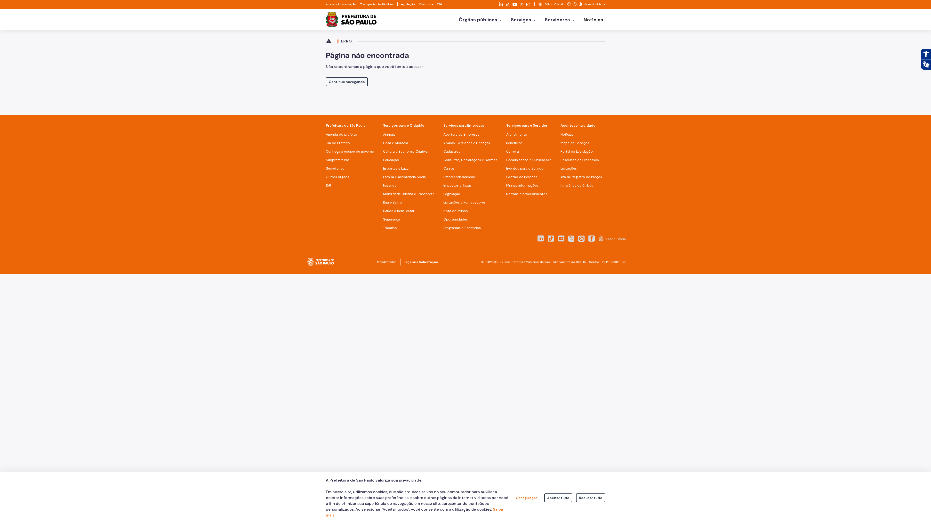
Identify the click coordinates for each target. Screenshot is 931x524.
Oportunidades (455, 219)
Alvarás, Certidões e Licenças (466, 143)
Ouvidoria (426, 4)
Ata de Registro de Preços (581, 177)
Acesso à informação (341, 4)
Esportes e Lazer (396, 168)
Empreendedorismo (459, 177)
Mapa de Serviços (575, 143)
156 (439, 4)
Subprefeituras (338, 160)
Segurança (391, 219)
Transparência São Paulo (377, 4)
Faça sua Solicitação (421, 262)
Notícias (567, 134)
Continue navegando (347, 82)
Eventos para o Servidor (525, 168)
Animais (389, 134)
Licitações (569, 168)
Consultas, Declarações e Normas (470, 160)
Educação (391, 160)
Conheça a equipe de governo (350, 151)
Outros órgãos (337, 177)
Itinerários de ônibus (577, 185)
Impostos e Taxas (457, 185)
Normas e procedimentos (526, 194)
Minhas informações (522, 185)
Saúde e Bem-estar (398, 211)
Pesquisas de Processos (580, 160)
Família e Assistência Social (404, 177)
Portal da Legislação (577, 151)
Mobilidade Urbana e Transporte (408, 194)
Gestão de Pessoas (521, 177)
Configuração (527, 498)
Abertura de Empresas (461, 134)
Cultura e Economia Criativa (405, 151)
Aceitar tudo (558, 498)
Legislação (407, 4)
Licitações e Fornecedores (464, 202)
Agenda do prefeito (341, 134)
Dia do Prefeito (338, 143)
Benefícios (514, 143)
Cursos (449, 168)
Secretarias (335, 168)
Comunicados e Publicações (529, 160)
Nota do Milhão (455, 211)
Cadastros (451, 151)
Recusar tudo (590, 498)
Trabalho (390, 228)
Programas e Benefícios (462, 228)
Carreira (512, 151)
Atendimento (516, 134)
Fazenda (389, 185)
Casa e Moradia (395, 143)
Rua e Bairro (392, 202)
